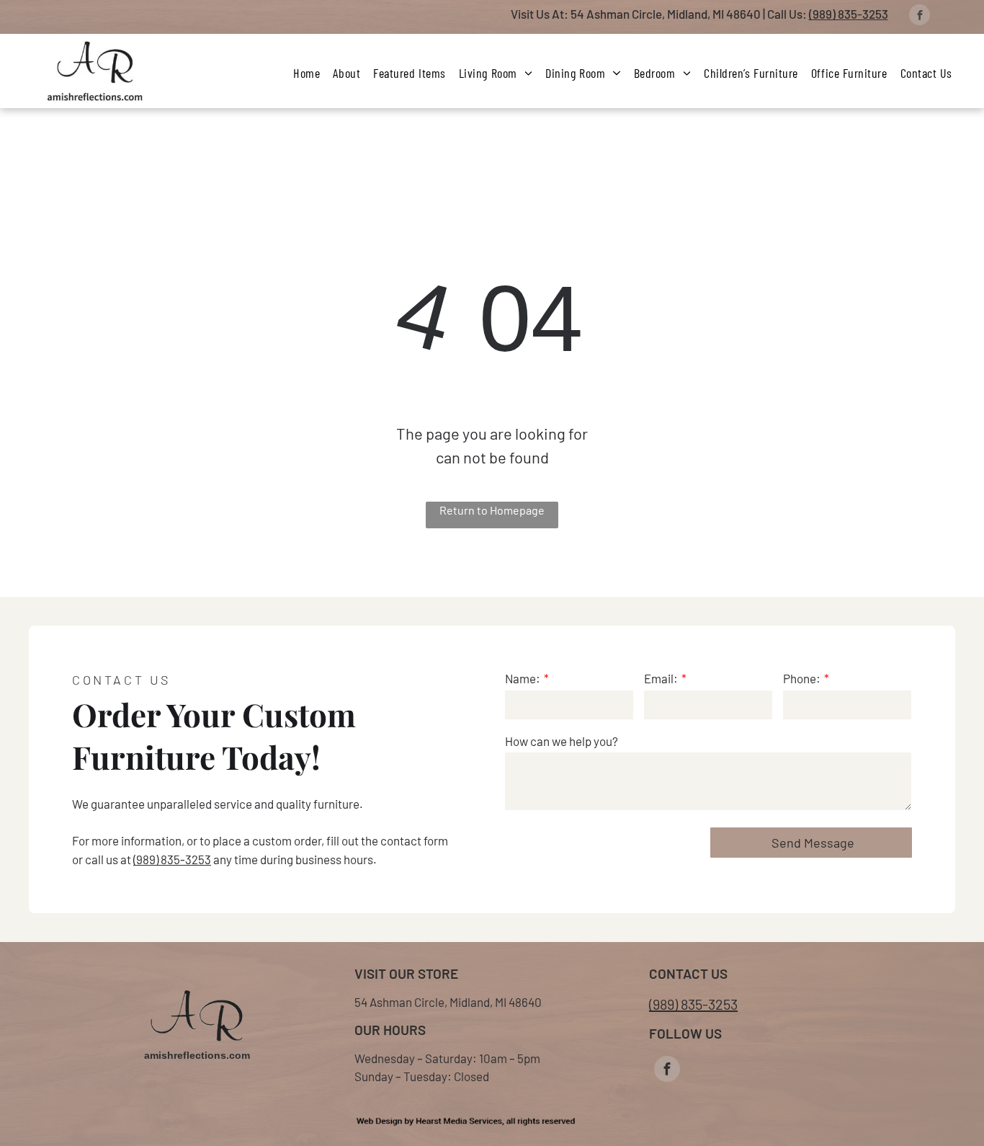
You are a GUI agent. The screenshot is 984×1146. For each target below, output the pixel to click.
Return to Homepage (492, 510)
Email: (661, 678)
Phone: (801, 678)
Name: (522, 678)
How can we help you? (561, 741)
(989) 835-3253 (848, 13)
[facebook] (919, 16)
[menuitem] (306, 72)
